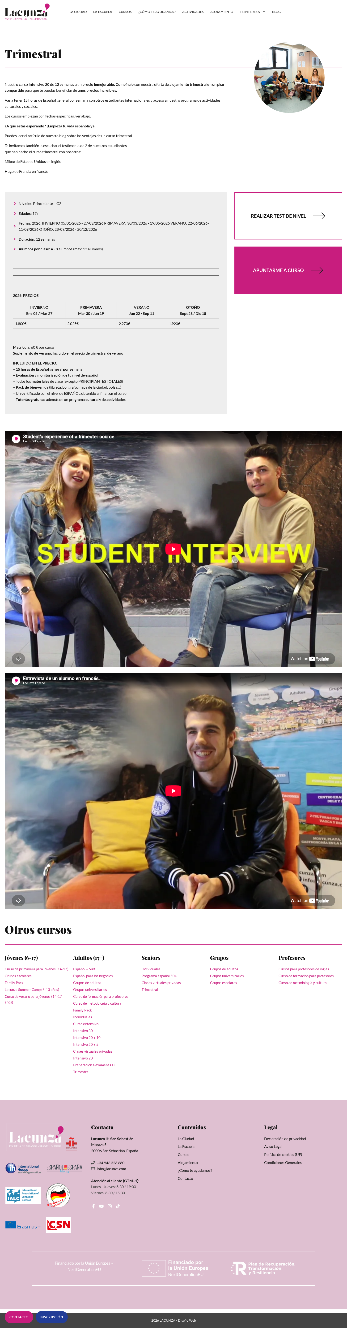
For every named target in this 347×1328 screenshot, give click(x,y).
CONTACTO (19, 1317)
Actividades (193, 12)
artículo (34, 135)
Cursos (125, 12)
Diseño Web (187, 1320)
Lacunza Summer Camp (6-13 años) (32, 989)
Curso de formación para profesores (100, 996)
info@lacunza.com (111, 1168)
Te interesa (250, 12)
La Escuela (102, 12)
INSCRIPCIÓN (51, 1317)
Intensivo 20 (83, 1058)
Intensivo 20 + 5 (85, 1044)
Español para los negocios (93, 976)
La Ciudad (78, 12)
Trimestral (81, 1072)
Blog (276, 12)
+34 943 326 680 (110, 1162)
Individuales (82, 1017)
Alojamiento (221, 12)
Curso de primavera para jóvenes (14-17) (36, 969)
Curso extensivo (85, 1024)
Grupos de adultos (87, 983)
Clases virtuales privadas (92, 1051)
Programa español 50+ (159, 976)
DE (326, 12)
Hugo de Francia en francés (26, 171)
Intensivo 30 (83, 1031)
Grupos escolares (18, 976)
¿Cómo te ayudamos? (157, 12)
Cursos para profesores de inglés (304, 969)
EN (302, 12)
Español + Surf (84, 969)
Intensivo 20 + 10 (87, 1037)
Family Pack (14, 983)
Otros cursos (38, 929)
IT (337, 12)
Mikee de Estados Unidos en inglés (33, 161)
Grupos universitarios (90, 989)
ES (290, 12)
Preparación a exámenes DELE (97, 1065)
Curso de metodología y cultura (97, 1003)
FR (314, 12)
